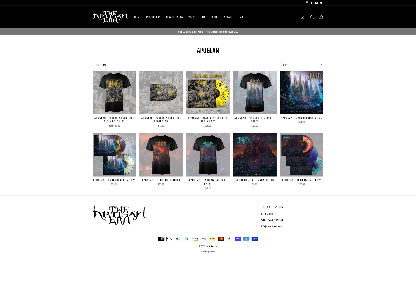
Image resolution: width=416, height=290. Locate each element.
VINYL (191, 17)
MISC (242, 17)
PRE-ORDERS (153, 17)
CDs (203, 17)
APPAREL (229, 17)
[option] (208, 31)
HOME (137, 17)
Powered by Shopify (208, 251)
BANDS (214, 17)
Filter (103, 65)
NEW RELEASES (174, 17)
